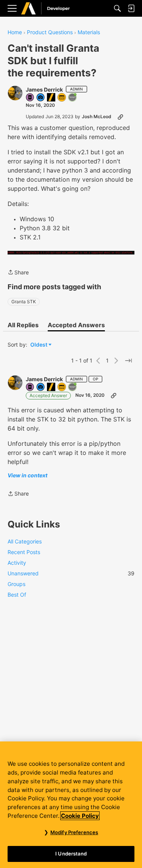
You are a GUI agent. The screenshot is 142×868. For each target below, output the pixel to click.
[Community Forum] (53, 8)
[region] (71, 804)
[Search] (117, 8)
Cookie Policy (80, 815)
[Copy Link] (120, 116)
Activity (17, 562)
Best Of (17, 594)
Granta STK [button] (23, 301)
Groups (16, 584)
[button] (15, 93)
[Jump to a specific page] (128, 361)
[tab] (23, 324)
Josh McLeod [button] (96, 116)
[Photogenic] (40, 97)
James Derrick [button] (44, 89)
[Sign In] (131, 8)
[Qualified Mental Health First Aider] (72, 97)
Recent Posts (24, 552)
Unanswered (71, 573)
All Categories (25, 541)
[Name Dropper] (30, 97)
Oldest (39, 344)
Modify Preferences (74, 832)
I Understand (71, 854)
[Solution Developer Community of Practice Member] (62, 97)
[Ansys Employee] (51, 97)
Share (18, 273)
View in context (27, 475)
